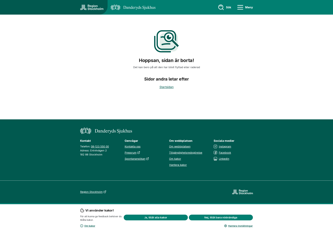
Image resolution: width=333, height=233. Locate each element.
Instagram (225, 146)
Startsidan (166, 87)
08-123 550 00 (100, 146)
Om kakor (89, 226)
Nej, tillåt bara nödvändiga (220, 217)
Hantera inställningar (240, 226)
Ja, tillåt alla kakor (155, 217)
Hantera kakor (178, 164)
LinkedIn (224, 158)
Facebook (225, 152)
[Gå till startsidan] (91, 7)
